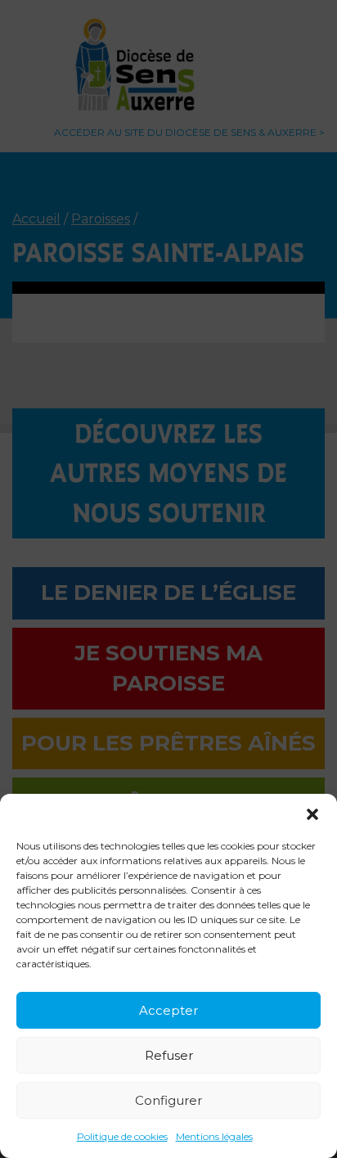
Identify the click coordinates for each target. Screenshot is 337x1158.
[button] (312, 814)
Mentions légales (214, 1136)
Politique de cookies (122, 1136)
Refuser (169, 1055)
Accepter (168, 1010)
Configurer (168, 1100)
